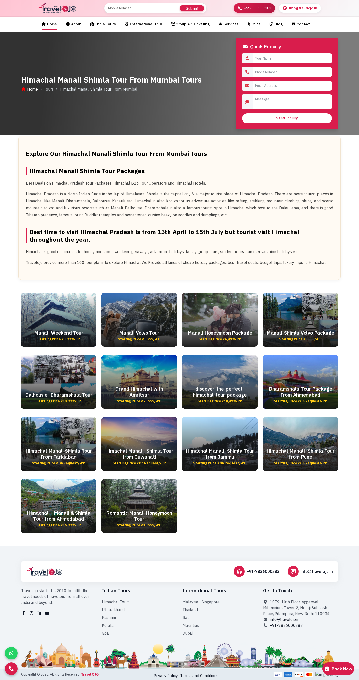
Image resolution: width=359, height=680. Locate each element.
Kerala (108, 625)
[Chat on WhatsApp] (11, 653)
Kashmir (109, 617)
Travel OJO (90, 674)
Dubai (187, 633)
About (76, 24)
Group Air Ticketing (193, 24)
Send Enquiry (287, 118)
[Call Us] (11, 668)
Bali (185, 617)
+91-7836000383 (263, 571)
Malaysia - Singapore (201, 601)
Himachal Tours (116, 601)
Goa (105, 633)
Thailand (190, 609)
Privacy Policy (166, 675)
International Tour (145, 24)
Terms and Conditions (199, 675)
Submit (192, 8)
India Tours (105, 24)
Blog (278, 24)
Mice (256, 24)
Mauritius (190, 625)
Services (231, 24)
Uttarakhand (113, 609)
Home (51, 24)
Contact (303, 24)
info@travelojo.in (317, 571)
